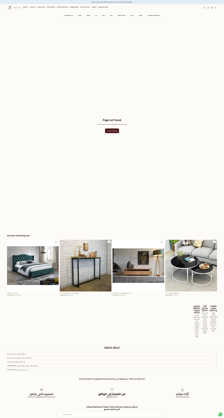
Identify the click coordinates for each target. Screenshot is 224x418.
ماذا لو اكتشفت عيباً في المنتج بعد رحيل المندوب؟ (19, 358)
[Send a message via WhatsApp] (220, 414)
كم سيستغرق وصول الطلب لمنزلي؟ (16, 361)
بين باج (132, 15)
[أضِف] (56, 288)
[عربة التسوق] (212, 8)
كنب (96, 15)
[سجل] (162, 414)
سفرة (111, 15)
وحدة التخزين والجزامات (153, 15)
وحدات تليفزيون (68, 15)
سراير (103, 15)
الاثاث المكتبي (121, 15)
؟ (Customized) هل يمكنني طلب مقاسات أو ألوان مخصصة (22, 365)
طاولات (88, 15)
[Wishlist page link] (215, 8)
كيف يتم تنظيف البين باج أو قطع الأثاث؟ (17, 369)
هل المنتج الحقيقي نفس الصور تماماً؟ (16, 354)
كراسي (140, 15)
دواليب (79, 15)
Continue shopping (112, 131)
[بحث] (204, 8)
